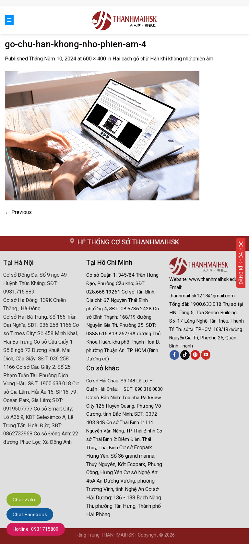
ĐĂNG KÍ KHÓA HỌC (241, 262)
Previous (18, 212)
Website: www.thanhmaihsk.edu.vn (206, 279)
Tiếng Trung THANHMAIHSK (104, 535)
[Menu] (9, 20)
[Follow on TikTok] (185, 355)
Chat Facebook (30, 514)
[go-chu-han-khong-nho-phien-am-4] (102, 135)
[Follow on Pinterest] (195, 355)
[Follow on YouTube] (205, 355)
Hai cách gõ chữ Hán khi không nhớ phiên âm (163, 59)
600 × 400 (94, 59)
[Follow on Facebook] (174, 355)
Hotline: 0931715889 (36, 529)
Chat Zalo (24, 500)
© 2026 (167, 535)
